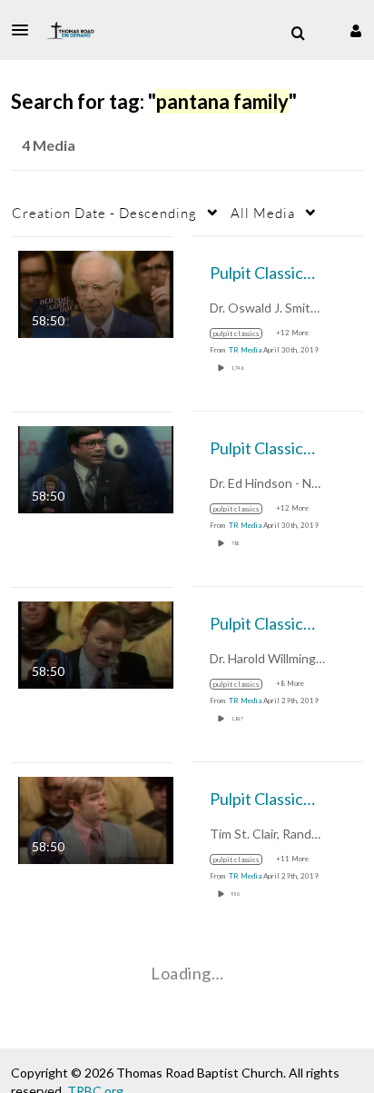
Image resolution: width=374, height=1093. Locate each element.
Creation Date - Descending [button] (104, 212)
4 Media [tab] (48, 145)
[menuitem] (298, 33)
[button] (25, 30)
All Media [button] (263, 212)
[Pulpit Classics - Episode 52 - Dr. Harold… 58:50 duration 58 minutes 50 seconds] (95, 643)
